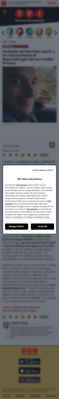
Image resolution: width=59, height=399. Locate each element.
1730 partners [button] (22, 185)
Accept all (42, 226)
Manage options (16, 226)
